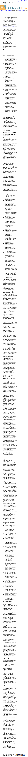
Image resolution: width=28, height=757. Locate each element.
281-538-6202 (24, 0)
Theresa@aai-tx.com (22, 2)
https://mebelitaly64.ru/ (8, 26)
